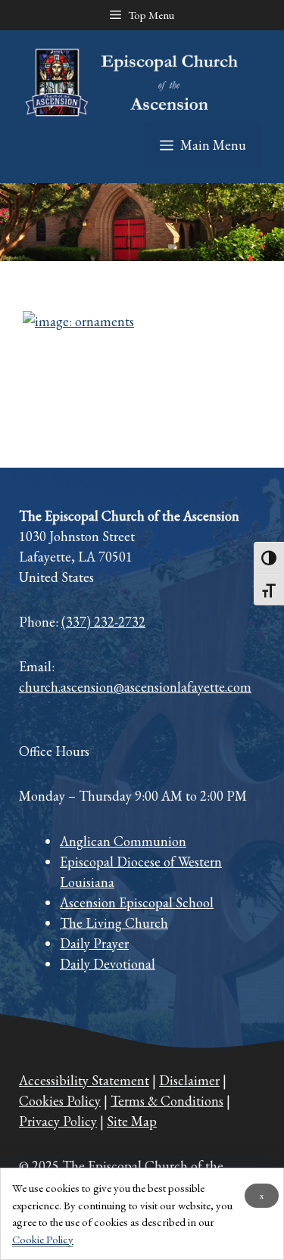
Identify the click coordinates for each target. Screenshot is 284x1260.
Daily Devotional (107, 963)
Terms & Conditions (167, 1100)
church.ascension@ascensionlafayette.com (135, 686)
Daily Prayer (94, 943)
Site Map (132, 1121)
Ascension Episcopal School (137, 902)
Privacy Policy (58, 1121)
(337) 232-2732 (103, 621)
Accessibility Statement (84, 1080)
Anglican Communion (123, 841)
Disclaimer (189, 1080)
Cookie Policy (42, 1239)
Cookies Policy (60, 1100)
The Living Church (114, 923)
